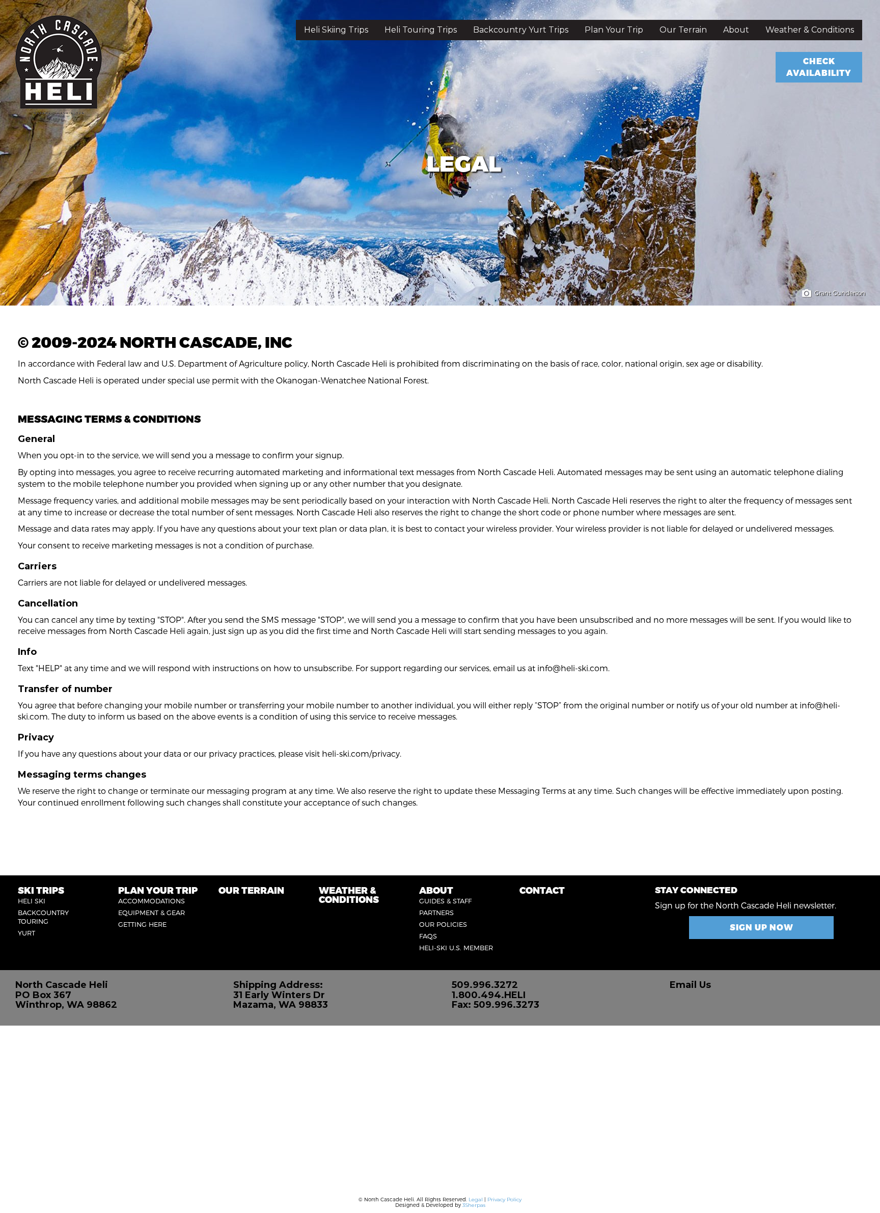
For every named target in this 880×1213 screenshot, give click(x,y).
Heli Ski (31, 901)
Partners (436, 912)
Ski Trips (41, 890)
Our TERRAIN (251, 890)
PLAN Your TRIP (158, 890)
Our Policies (443, 924)
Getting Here (142, 924)
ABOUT (436, 890)
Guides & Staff (445, 901)
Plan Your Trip (614, 30)
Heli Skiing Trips (336, 30)
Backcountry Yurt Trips (520, 30)
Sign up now (761, 927)
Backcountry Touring (43, 916)
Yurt (26, 933)
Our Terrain (683, 30)
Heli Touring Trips (420, 30)
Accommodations (151, 901)
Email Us (690, 984)
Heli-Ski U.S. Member (456, 948)
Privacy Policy (504, 1199)
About (736, 30)
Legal (476, 1199)
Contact (542, 890)
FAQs (428, 936)
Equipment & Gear (151, 912)
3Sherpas (473, 1205)
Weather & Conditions (809, 30)
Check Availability (818, 66)
